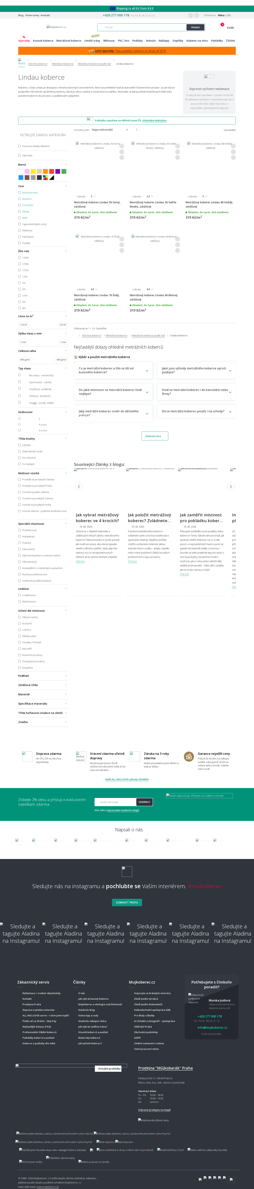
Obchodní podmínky (146, 1032)
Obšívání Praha (143, 1026)
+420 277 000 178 (116, 15)
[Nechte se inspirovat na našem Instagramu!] (127, 870)
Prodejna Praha (31, 1004)
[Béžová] (39, 171)
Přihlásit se (209, 15)
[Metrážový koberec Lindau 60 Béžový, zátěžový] (155, 257)
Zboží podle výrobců (146, 998)
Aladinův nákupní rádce (92, 1021)
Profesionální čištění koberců (39, 1032)
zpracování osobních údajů (123, 810)
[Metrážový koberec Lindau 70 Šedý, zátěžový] (99, 257)
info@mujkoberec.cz (212, 1027)
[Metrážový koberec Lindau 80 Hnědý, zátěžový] (210, 165)
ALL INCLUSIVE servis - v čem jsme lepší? (45, 1015)
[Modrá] (21, 177)
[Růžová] (27, 171)
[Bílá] (21, 171)
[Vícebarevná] (45, 177)
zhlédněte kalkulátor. (154, 120)
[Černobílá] (51, 177)
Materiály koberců (89, 1037)
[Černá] (39, 177)
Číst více (80, 561)
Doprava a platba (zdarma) (38, 1010)
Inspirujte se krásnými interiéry (152, 993)
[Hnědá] (27, 177)
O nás (81, 993)
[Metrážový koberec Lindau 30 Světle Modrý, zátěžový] (155, 165)
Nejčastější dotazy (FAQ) (36, 1026)
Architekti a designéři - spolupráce (154, 1021)
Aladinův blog (86, 1010)
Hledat (195, 27)
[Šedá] (33, 177)
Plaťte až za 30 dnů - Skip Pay (39, 1021)
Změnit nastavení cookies (149, 1043)
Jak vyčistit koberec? (90, 1043)
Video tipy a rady (88, 1015)
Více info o (116, 810)
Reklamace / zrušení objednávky (41, 993)
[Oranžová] (45, 171)
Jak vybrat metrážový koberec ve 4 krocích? (97, 517)
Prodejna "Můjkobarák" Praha (165, 1067)
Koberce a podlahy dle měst (38, 1043)
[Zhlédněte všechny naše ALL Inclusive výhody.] (28, 1160)
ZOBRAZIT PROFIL (127, 902)
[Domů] (21, 60)
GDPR (137, 1037)
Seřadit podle (81, 130)
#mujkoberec (205, 886)
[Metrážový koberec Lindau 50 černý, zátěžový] (99, 165)
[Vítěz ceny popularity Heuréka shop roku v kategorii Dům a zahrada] (56, 26)
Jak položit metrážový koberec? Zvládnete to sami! (149, 520)
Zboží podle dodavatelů (148, 1004)
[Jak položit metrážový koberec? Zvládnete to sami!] (150, 486)
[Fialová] (57, 171)
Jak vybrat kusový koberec (93, 998)
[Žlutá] (33, 171)
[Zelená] (64, 171)
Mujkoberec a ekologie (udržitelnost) (100, 1004)
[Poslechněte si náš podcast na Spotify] (93, 1160)
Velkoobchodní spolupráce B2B (152, 1010)
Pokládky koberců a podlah (38, 1037)
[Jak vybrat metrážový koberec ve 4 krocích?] (98, 486)
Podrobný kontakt (211, 1034)
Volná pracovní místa (146, 1049)
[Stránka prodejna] (71, 1092)
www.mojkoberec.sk (48, 1186)
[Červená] (51, 171)
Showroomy (32, 15)
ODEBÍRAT (144, 802)
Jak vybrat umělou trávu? (92, 1026)
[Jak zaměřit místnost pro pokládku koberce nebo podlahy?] (202, 486)
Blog (21, 15)
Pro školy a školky (144, 1015)
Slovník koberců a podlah (93, 1032)
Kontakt (45, 15)
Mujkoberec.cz (73, 1182)
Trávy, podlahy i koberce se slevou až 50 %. (130, 51)
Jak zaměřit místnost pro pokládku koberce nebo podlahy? (202, 520)
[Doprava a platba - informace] (127, 1135)
